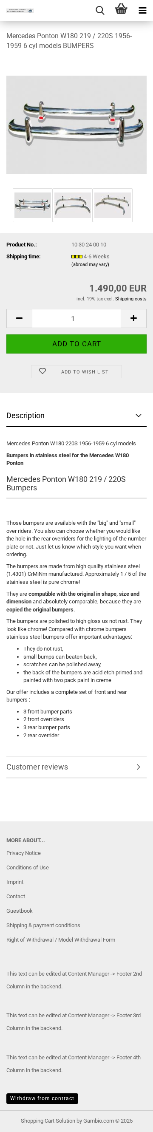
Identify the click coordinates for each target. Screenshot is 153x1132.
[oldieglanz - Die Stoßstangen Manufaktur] (17, 10)
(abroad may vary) (90, 264)
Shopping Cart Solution (48, 1121)
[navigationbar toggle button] (142, 10)
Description (25, 415)
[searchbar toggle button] (99, 10)
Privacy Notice (23, 853)
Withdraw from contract (42, 1098)
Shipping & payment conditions (43, 925)
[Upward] (129, 1119)
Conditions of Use (27, 867)
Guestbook (19, 911)
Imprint (14, 882)
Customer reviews (37, 766)
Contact (15, 896)
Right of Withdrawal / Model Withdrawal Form (60, 940)
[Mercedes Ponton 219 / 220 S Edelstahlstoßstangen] (76, 122)
